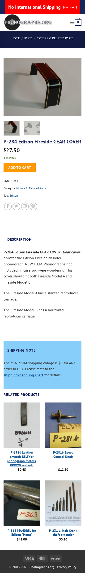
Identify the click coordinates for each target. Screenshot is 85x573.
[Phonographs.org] (35, 22)
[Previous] (11, 87)
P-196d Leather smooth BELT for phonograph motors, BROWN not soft (22, 459)
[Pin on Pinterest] (33, 206)
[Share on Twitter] (16, 206)
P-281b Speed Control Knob (63, 455)
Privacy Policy (66, 567)
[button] (72, 22)
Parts (28, 38)
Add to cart (19, 167)
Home (16, 38)
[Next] (74, 87)
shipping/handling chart (23, 375)
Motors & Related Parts (55, 38)
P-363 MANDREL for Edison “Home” (22, 533)
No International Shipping (42, 7)
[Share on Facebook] (8, 206)
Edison (13, 196)
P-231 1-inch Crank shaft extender (63, 533)
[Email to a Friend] (25, 206)
